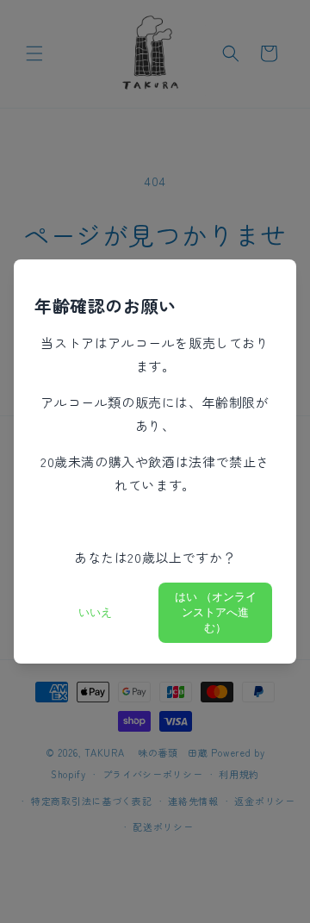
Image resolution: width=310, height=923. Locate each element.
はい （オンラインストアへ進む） (216, 612)
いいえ (95, 612)
